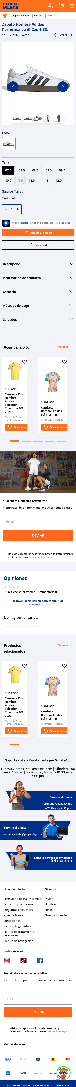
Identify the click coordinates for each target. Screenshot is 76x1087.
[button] (70, 6)
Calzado (38, 15)
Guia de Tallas (12, 192)
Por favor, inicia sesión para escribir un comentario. (37, 602)
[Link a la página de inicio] (5, 16)
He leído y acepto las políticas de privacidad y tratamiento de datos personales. (40, 555)
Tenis (50, 15)
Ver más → (65, 346)
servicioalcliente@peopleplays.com (23, 834)
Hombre (25, 15)
